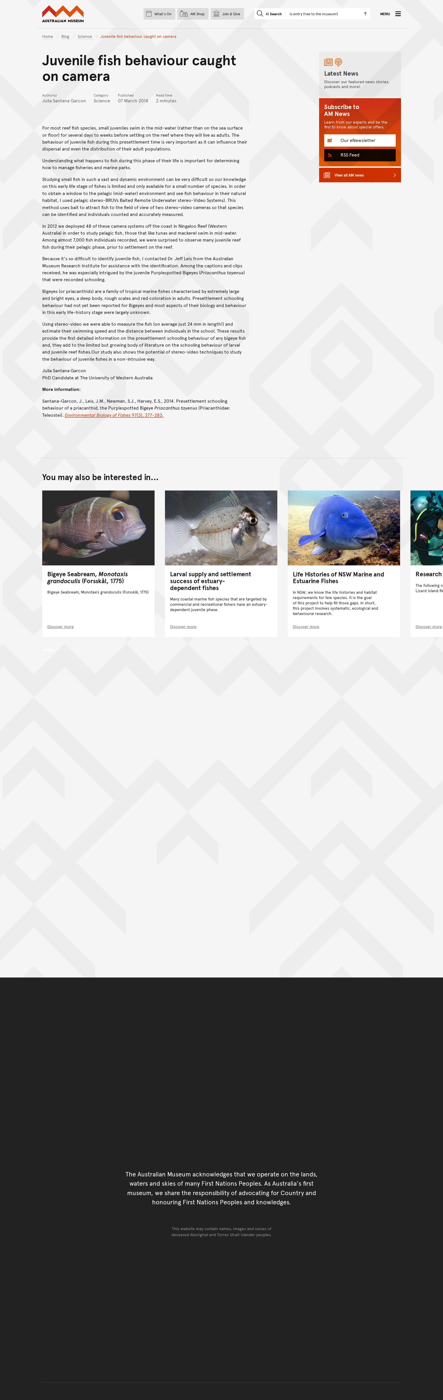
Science (85, 36)
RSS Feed (349, 154)
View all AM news (349, 175)
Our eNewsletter (357, 140)
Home (47, 36)
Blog (65, 36)
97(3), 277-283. (114, 415)
